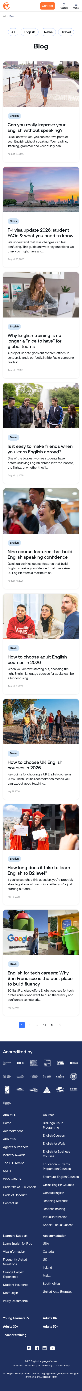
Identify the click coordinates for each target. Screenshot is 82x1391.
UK (45, 1259)
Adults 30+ (10, 1326)
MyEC (7, 1171)
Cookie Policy (63, 1365)
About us (9, 1139)
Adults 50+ (50, 1326)
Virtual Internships (55, 1217)
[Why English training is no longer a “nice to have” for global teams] (41, 295)
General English (53, 1193)
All (13, 32)
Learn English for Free (17, 1243)
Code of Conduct (15, 1195)
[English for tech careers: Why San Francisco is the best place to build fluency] (41, 932)
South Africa (51, 1283)
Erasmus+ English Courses (61, 1177)
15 (52, 1025)
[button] (64, 6)
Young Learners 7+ (16, 1318)
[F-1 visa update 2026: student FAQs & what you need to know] (41, 189)
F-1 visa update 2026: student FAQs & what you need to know (40, 232)
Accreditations (13, 1131)
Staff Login (10, 1293)
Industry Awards (14, 1155)
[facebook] (37, 1348)
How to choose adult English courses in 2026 (37, 659)
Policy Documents (15, 1301)
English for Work (54, 1143)
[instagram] (29, 1348)
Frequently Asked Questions (15, 1262)
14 (44, 1025)
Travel (66, 32)
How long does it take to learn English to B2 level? (39, 870)
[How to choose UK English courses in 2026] (41, 721)
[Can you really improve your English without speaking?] (41, 84)
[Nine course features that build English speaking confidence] (41, 511)
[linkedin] (45, 1348)
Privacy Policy (45, 1365)
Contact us (10, 1203)
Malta (47, 1275)
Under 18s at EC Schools (19, 1187)
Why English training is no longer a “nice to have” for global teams (35, 341)
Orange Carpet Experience (13, 1274)
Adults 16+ (50, 1318)
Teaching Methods (55, 1201)
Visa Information (14, 1251)
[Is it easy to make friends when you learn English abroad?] (41, 405)
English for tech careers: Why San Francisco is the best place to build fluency (40, 978)
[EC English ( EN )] (6, 6)
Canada (48, 1251)
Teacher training (15, 1335)
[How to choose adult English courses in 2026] (41, 616)
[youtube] (52, 1348)
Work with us (12, 1179)
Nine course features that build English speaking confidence (40, 554)
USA (46, 1243)
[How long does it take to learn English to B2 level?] (41, 827)
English (29, 32)
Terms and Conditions (23, 1365)
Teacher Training (54, 1209)
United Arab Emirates (57, 1291)
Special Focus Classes (58, 1225)
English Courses (54, 1135)
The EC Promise (13, 1163)
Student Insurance (15, 1285)
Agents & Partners (15, 1147)
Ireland (47, 1267)
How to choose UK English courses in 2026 (35, 765)
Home (4, 16)
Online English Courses (58, 1185)
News (48, 32)
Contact (47, 6)
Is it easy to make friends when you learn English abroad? (40, 449)
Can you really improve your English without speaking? (37, 127)
